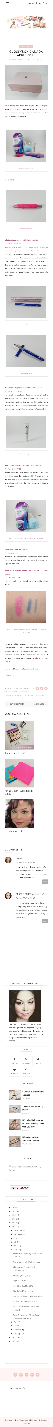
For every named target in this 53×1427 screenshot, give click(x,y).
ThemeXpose (24, 1420)
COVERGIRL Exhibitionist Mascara (33, 1093)
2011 (13, 1341)
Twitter (38, 1063)
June (16, 1245)
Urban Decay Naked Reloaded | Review (31, 1139)
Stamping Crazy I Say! (22, 1275)
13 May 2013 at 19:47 (25, 862)
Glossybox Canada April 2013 (25, 1301)
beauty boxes (26, 46)
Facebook (14, 1063)
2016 (13, 1215)
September (18, 1234)
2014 (13, 1222)
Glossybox (14, 692)
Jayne (19, 858)
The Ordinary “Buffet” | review (32, 1108)
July (15, 1242)
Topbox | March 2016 (15, 753)
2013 (13, 1226)
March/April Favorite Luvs (23, 1291)
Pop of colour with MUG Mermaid (26, 1262)
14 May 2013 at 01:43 (25, 898)
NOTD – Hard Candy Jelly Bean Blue (27, 1296)
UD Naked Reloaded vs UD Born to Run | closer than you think (33, 1123)
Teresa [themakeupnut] (21, 59)
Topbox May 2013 (20, 1280)
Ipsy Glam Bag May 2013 (23, 1286)
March (16, 1326)
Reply (45, 882)
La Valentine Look (13, 831)
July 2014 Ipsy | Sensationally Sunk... (19, 792)
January (17, 1333)
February (17, 1329)
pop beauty (39, 695)
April (16, 1322)
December (18, 1230)
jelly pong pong (27, 695)
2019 (13, 1207)
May (15, 1249)
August (17, 1238)
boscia (27, 688)
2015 (13, 1219)
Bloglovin (14, 1074)
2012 (13, 1337)
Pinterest (26, 1074)
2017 (13, 1211)
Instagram (26, 1063)
